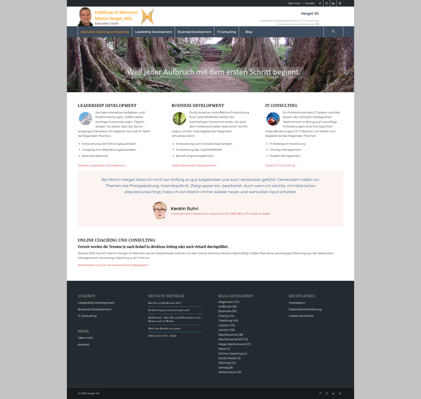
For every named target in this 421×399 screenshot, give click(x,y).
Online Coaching (230, 353)
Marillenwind (227, 334)
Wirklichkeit (227, 372)
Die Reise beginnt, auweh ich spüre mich (168, 310)
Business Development (94, 309)
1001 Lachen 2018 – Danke (162, 335)
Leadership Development (96, 302)
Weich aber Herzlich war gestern (164, 328)
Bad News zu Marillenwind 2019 (164, 302)
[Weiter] (333, 183)
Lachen (223, 325)
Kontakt (309, 3)
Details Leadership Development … (103, 165)
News (222, 348)
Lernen (223, 330)
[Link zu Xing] (340, 3)
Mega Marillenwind (232, 344)
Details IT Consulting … (281, 165)
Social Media (227, 358)
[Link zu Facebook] (320, 3)
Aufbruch (225, 306)
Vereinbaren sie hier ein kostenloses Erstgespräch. (113, 265)
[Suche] (333, 31)
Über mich (294, 3)
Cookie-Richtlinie (301, 316)
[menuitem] (294, 3)
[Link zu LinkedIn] (333, 3)
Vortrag (223, 367)
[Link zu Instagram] (326, 3)
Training (224, 362)
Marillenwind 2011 (231, 339)
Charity (223, 316)
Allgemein (226, 302)
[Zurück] (87, 183)
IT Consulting (87, 316)
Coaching (225, 320)
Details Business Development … (195, 165)
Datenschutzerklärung (305, 309)
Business (224, 311)
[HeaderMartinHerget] (117, 16)
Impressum (297, 302)
